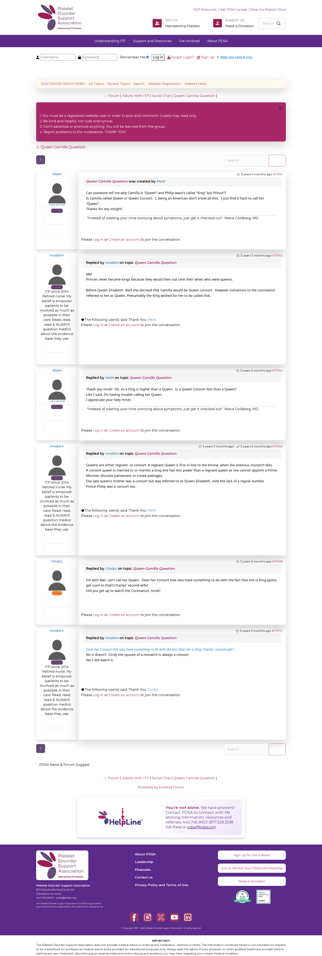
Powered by (148, 787)
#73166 (277, 446)
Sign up (208, 57)
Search (139, 84)
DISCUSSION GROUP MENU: (63, 84)
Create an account (124, 240)
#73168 (277, 561)
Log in (158, 57)
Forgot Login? (183, 57)
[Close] (281, 108)
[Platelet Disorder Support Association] (55, 17)
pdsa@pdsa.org (201, 827)
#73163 (277, 255)
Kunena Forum (171, 787)
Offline (57, 210)
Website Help (195, 84)
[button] (110, 41)
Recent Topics (119, 84)
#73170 (277, 631)
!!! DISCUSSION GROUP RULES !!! (66, 109)
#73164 (277, 370)
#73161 (277, 174)
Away (56, 593)
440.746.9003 (44, 897)
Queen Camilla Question (107, 181)
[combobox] (272, 23)
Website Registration (164, 84)
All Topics (96, 84)
